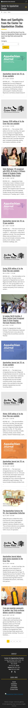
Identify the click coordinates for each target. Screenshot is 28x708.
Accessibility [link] (14, 687)
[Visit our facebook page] (12, 672)
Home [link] (14, 682)
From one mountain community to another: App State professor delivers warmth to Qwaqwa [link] (13, 610)
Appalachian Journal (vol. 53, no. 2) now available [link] (13, 363)
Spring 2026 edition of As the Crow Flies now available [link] (13, 269)
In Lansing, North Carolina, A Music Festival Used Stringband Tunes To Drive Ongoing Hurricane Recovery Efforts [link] (13, 319)
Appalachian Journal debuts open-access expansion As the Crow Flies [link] (13, 558)
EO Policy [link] (14, 685)
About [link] (5, 12)
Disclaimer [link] (14, 683)
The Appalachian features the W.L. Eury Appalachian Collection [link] (14, 511)
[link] (8, 1)
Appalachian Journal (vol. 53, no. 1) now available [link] (13, 462)
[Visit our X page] (15, 672)
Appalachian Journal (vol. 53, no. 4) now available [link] (13, 74)
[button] (26, 7)
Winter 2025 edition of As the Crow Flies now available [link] (13, 414)
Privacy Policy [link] (14, 689)
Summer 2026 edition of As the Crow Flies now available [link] (13, 122)
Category (4, 41)
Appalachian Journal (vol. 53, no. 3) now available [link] (13, 221)
